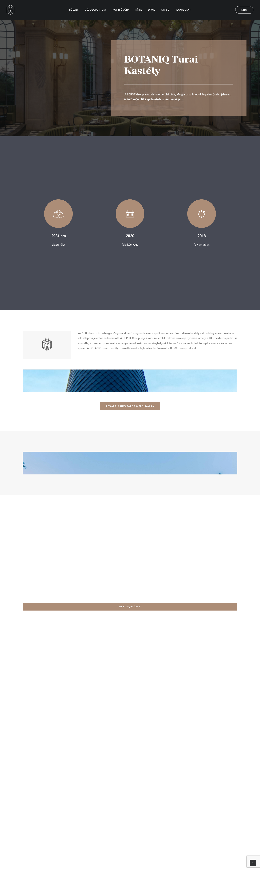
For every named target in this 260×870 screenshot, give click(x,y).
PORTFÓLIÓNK (121, 9)
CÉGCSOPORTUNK (96, 9)
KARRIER (165, 9)
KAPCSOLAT (183, 9)
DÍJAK (151, 9)
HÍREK (139, 9)
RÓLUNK (74, 9)
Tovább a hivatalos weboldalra (130, 406)
